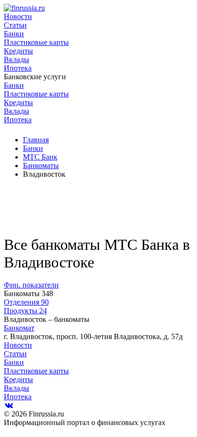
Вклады (16, 59)
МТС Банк (40, 157)
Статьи (15, 25)
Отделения (26, 302)
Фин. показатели (31, 285)
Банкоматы (41, 165)
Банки (14, 34)
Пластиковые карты (36, 42)
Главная (36, 140)
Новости (18, 16)
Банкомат (19, 328)
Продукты (25, 311)
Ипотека (18, 68)
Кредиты (18, 51)
